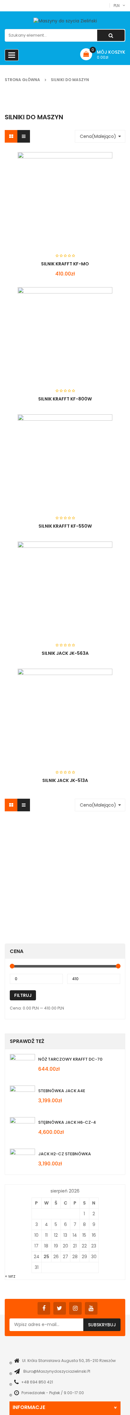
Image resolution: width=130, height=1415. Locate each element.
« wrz (10, 1276)
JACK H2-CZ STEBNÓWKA (64, 1154)
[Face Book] (44, 1308)
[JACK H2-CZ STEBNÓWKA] (22, 1161)
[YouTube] (91, 1308)
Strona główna (22, 79)
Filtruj (23, 995)
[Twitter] (59, 1308)
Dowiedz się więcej (53, 403)
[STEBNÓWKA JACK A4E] (22, 1098)
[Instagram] (75, 1308)
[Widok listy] (23, 136)
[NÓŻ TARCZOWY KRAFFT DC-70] (22, 1066)
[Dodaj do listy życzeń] (82, 404)
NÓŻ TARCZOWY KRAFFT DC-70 (70, 1059)
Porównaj (94, 404)
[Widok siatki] (11, 136)
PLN (117, 5)
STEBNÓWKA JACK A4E (61, 1091)
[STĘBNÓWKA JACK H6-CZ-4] (22, 1129)
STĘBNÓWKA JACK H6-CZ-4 (67, 1122)
